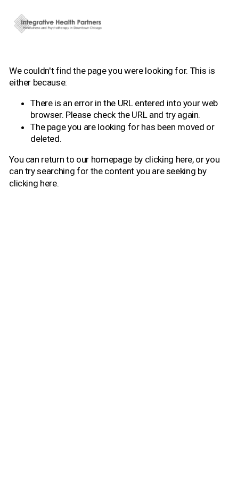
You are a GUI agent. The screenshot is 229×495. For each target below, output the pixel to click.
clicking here (169, 159)
